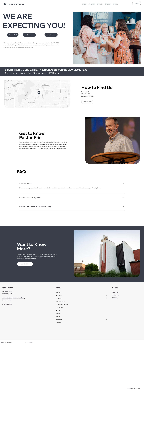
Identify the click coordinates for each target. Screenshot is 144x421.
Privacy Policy (28, 342)
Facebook (115, 292)
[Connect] (106, 298)
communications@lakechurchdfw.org (13, 298)
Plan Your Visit (60, 301)
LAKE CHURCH (16, 4)
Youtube (114, 297)
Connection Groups (62, 304)
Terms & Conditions (6, 342)
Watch (58, 292)
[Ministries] (106, 319)
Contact (58, 322)
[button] (91, 4)
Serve (58, 316)
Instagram (115, 295)
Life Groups (59, 307)
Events (58, 313)
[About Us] (106, 295)
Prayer (58, 310)
